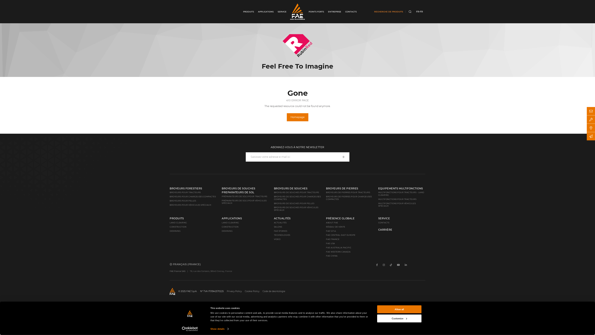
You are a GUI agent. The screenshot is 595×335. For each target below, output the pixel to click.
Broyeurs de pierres (342, 188)
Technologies (282, 235)
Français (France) (186, 264)
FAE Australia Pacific (338, 247)
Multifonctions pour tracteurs (397, 199)
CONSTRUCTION (230, 227)
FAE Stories (280, 231)
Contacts (383, 222)
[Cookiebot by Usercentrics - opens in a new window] (189, 329)
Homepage (298, 117)
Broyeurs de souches (291, 188)
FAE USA (330, 243)
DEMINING (227, 231)
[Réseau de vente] (591, 128)
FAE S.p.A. (331, 231)
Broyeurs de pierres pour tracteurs (348, 192)
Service (384, 218)
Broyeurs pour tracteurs (185, 192)
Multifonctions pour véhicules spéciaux (397, 204)
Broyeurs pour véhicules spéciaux (190, 205)
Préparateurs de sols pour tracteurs (244, 196)
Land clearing (178, 222)
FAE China (332, 256)
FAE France (332, 239)
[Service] (591, 119)
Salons (278, 227)
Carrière (385, 230)
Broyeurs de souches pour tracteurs (296, 192)
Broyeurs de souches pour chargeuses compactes (297, 197)
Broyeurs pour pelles (183, 201)
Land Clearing (230, 222)
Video (277, 239)
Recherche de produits (388, 11)
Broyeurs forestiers (186, 188)
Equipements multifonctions (400, 188)
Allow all (399, 309)
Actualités (282, 218)
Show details (217, 329)
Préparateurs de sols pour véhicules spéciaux (244, 201)
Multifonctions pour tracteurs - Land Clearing (401, 193)
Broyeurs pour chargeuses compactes (193, 196)
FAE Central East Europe (340, 235)
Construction (178, 227)
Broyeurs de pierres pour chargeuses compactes (349, 197)
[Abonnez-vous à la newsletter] (591, 136)
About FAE (332, 222)
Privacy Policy (234, 291)
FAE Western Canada (338, 252)
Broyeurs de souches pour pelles (294, 203)
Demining (175, 231)
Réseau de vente (335, 227)
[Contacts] (591, 111)
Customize (397, 318)
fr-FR (419, 11)
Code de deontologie (273, 291)
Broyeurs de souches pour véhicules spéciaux (296, 208)
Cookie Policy (252, 291)
